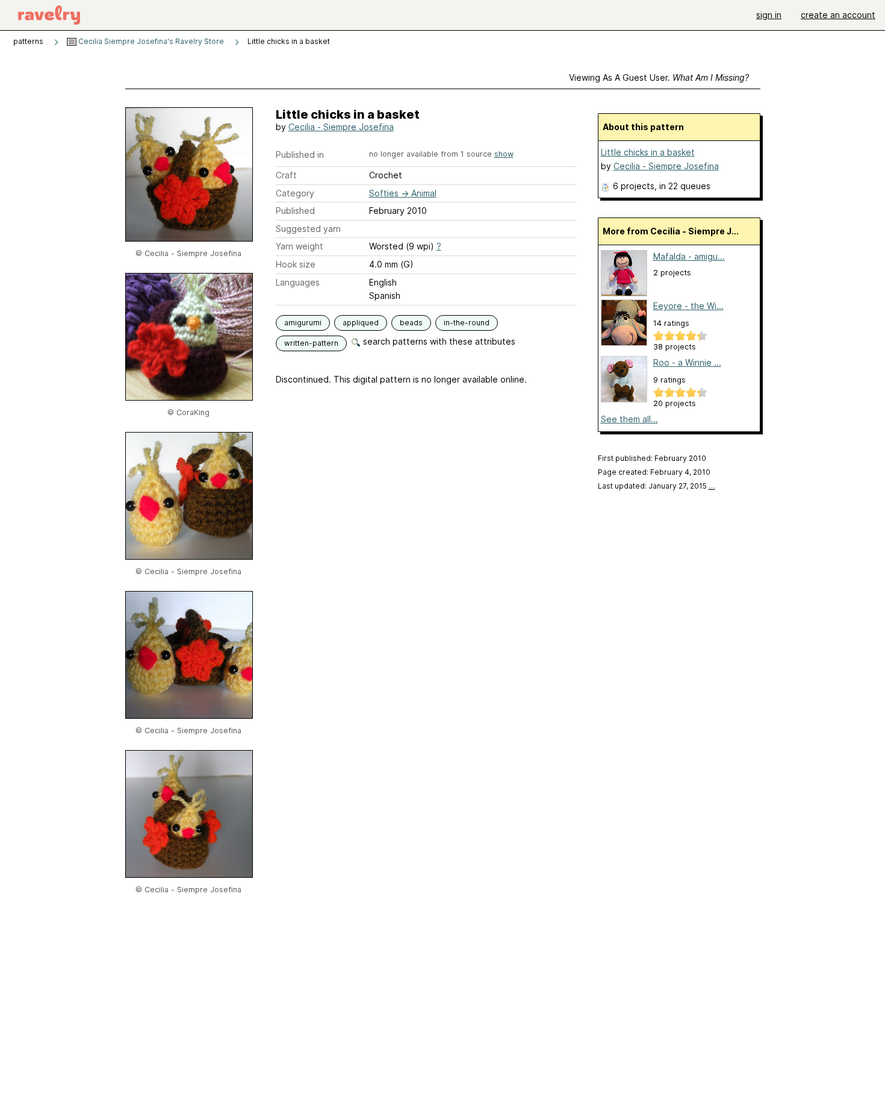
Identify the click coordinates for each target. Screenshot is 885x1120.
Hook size (295, 264)
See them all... (629, 419)
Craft (286, 175)
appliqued (361, 322)
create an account (838, 15)
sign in (768, 15)
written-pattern (311, 343)
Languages (298, 282)
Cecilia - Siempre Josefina (341, 127)
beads (411, 322)
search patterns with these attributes (438, 341)
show (504, 153)
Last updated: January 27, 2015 (656, 485)
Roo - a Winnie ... (687, 362)
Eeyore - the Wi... (688, 306)
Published (295, 210)
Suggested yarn (308, 229)
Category (295, 193)
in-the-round (466, 322)
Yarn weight (299, 246)
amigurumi (302, 322)
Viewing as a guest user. (659, 77)
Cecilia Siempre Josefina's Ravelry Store (150, 41)
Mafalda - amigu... (689, 256)
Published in (300, 154)
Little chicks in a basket (648, 152)
